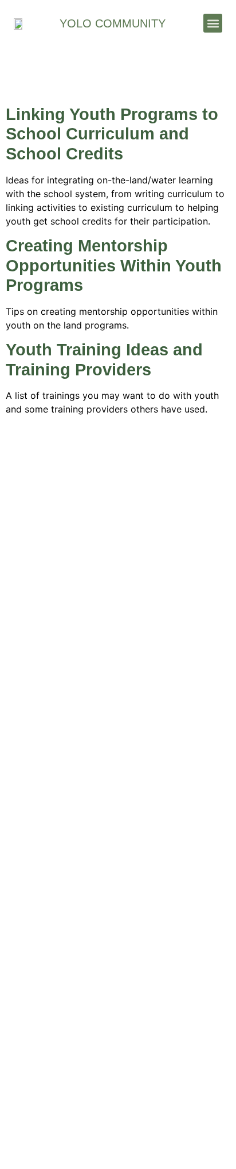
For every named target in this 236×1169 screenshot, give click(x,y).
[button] (212, 23)
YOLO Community (113, 23)
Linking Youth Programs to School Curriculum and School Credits (112, 134)
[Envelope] (81, 669)
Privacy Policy (118, 1101)
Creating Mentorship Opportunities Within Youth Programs (114, 265)
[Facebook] (118, 669)
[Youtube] (155, 669)
